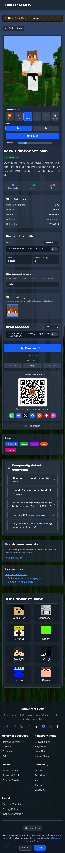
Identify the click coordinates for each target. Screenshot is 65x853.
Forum (38, 770)
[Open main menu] (59, 5)
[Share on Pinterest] (46, 415)
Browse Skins (42, 741)
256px (32, 365)
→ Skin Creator (13, 557)
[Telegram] (43, 726)
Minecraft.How (19, 4)
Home (10, 18)
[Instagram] (22, 726)
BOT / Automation (12, 813)
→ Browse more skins (16, 574)
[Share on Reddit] (39, 415)
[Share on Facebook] (32, 415)
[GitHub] (36, 726)
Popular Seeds (10, 780)
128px (13, 365)
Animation (15, 110)
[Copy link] (53, 415)
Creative (7, 751)
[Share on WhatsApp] (11, 415)
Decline (26, 847)
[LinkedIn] (51, 726)
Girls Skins (41, 751)
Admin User (53, 219)
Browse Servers (11, 741)
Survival (6, 746)
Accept (39, 847)
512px (52, 365)
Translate (40, 775)
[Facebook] (7, 726)
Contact (39, 785)
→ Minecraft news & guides (19, 581)
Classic (19, 128)
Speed (11, 143)
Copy (54, 249)
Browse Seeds (10, 770)
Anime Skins (42, 756)
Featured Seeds (11, 775)
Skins (24, 18)
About (38, 780)
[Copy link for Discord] (18, 415)
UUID (8, 242)
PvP (4, 756)
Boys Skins (41, 746)
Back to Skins (15, 28)
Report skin (32, 425)
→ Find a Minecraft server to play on (23, 578)
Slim (46, 128)
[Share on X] (25, 415)
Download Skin (34, 348)
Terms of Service (11, 804)
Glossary (40, 789)
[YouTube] (14, 726)
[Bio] (58, 726)
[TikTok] (29, 726)
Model (8, 123)
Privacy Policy (10, 809)
